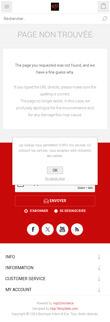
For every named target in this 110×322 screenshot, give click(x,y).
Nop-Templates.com (64, 309)
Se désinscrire (73, 211)
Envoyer (58, 201)
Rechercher (104, 18)
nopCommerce (63, 303)
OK (55, 170)
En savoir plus (55, 178)
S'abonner (39, 211)
